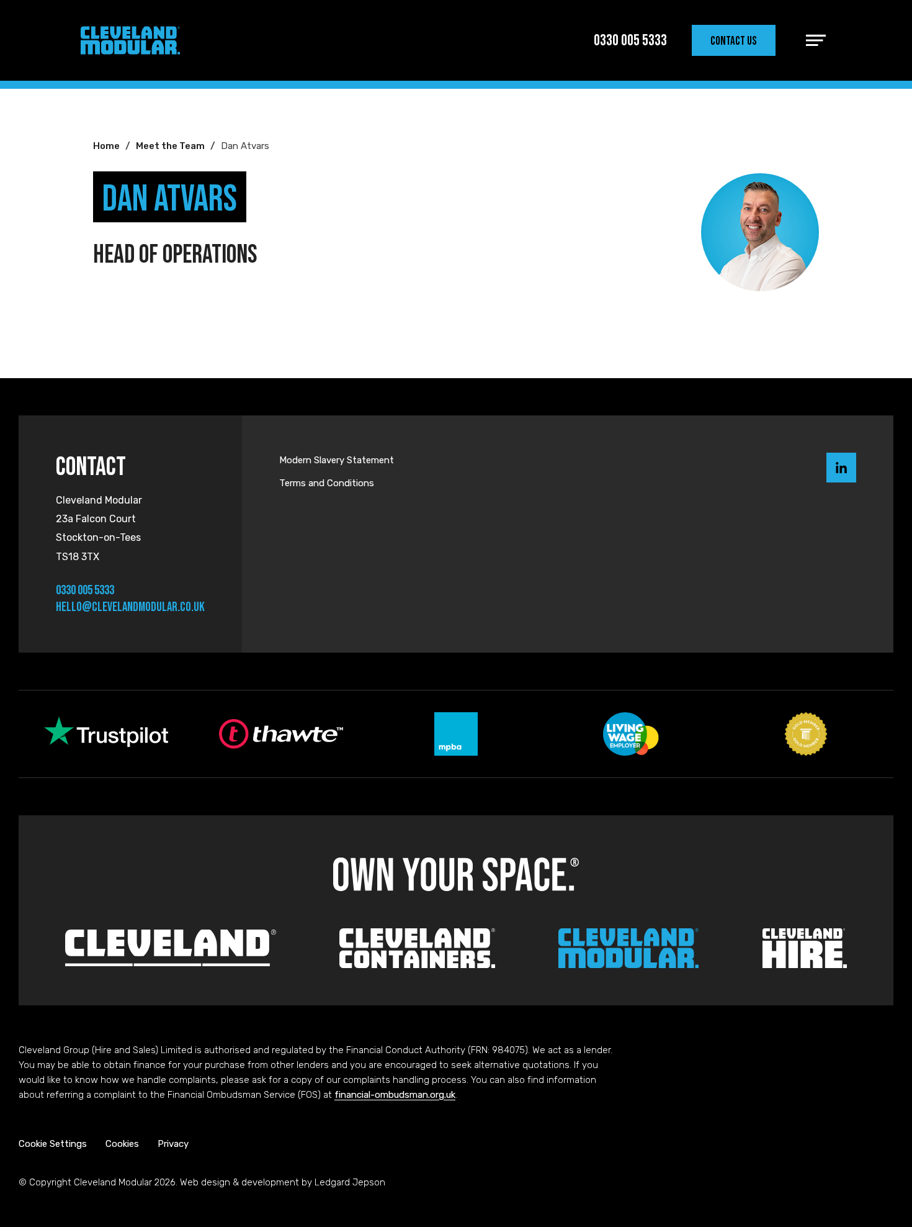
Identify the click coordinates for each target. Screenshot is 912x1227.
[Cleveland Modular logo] (130, 40)
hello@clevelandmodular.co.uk (130, 606)
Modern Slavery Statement (336, 460)
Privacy (173, 1143)
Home (106, 146)
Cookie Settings (53, 1143)
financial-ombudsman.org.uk (394, 1094)
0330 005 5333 (85, 589)
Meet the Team (170, 146)
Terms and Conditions (326, 483)
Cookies (122, 1143)
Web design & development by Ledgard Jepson (282, 1182)
